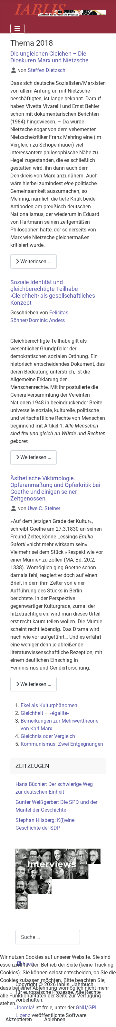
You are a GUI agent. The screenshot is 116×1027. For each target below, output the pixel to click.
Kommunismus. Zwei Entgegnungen (62, 744)
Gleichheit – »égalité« (45, 713)
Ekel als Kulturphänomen (49, 705)
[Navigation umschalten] (17, 28)
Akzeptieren (18, 1019)
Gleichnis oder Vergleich (48, 736)
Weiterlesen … (35, 261)
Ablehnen (54, 1019)
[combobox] (47, 937)
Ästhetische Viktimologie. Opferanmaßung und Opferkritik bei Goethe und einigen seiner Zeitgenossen (55, 488)
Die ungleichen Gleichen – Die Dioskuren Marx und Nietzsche (49, 57)
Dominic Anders (47, 320)
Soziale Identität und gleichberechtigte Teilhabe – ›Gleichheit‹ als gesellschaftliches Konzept (52, 292)
